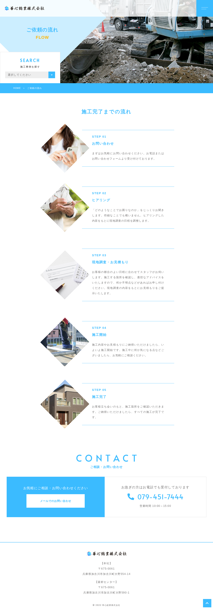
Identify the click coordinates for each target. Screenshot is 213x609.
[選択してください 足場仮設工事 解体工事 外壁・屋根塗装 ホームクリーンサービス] (30, 75)
